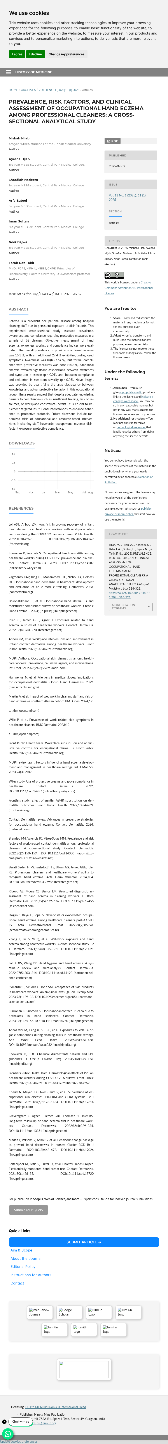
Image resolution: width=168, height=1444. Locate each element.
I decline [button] (35, 54)
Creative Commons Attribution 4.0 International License (129, 288)
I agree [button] (17, 54)
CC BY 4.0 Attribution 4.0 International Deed (55, 1407)
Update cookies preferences (18, 1441)
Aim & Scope (21, 1250)
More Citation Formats (123, 606)
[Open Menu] (8, 72)
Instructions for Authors (30, 1275)
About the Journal (25, 1258)
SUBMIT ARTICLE (81, 1242)
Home (13, 90)
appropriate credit (130, 392)
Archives (28, 90)
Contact (17, 1283)
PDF (114, 141)
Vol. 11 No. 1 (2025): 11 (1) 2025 (58, 90)
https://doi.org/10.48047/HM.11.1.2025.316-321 (49, 294)
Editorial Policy (22, 1266)
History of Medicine (33, 72)
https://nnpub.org (44, 1423)
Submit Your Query (28, 1210)
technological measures (131, 427)
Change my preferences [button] (66, 54)
